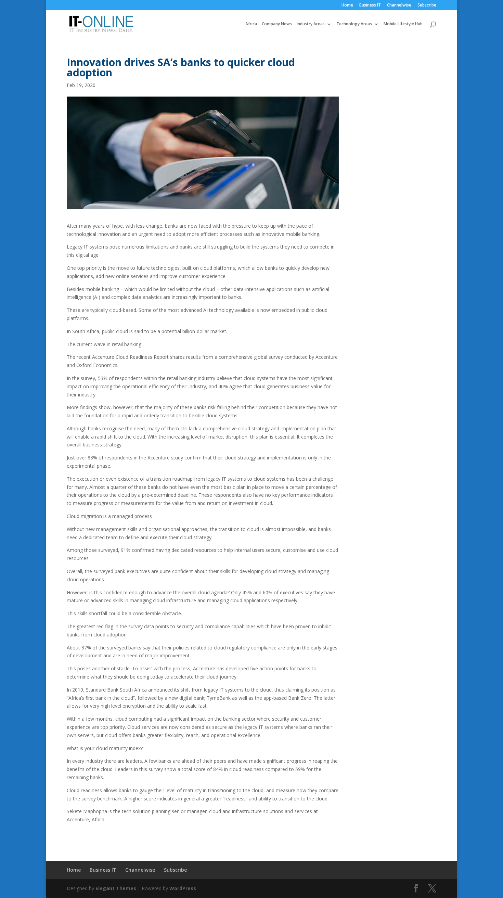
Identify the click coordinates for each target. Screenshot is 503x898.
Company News (277, 24)
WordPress (182, 888)
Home (347, 5)
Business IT (370, 5)
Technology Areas (354, 24)
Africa (251, 24)
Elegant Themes (115, 888)
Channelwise (399, 5)
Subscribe (426, 5)
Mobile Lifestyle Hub (403, 24)
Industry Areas (311, 24)
